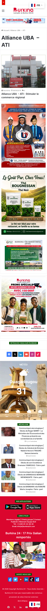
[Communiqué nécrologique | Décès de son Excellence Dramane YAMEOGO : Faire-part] (8, 463)
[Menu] (3, 11)
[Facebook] (10, 581)
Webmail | (23, 522)
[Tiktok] (31, 581)
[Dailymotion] (37, 581)
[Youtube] (21, 581)
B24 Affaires (22, 601)
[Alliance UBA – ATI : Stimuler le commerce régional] (23, 71)
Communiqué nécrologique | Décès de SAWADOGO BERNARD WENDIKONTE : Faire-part (31, 474)
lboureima (6, 90)
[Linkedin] (26, 581)
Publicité (14, 522)
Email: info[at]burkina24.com (23, 526)
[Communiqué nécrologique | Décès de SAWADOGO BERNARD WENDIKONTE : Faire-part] (8, 475)
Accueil (6, 30)
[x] (15, 581)
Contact (37, 519)
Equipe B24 (31, 522)
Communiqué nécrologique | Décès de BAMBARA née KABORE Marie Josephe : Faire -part (31, 486)
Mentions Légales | (14, 519)
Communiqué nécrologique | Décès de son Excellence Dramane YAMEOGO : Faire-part (31, 462)
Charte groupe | (28, 519)
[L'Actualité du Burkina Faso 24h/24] (23, 10)
